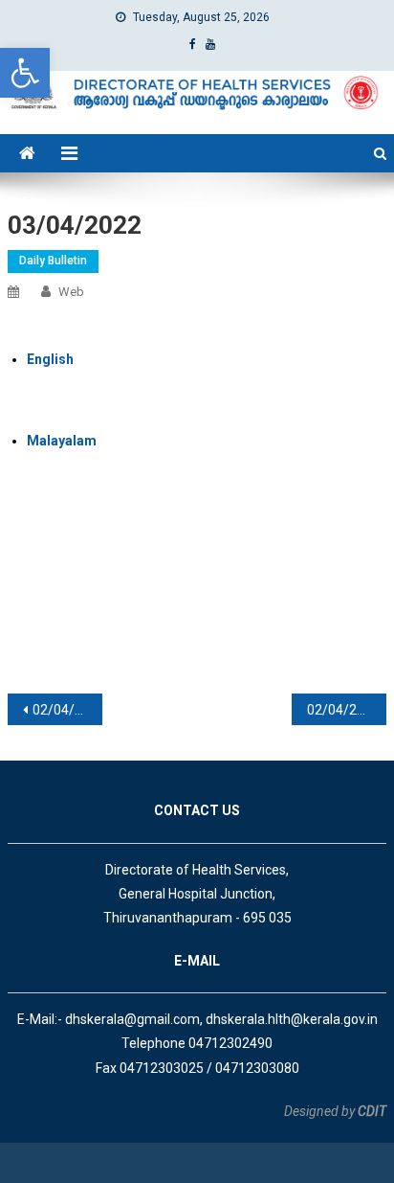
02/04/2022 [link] (67, 709)
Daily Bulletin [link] (53, 260)
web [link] (71, 291)
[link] (25, 73)
